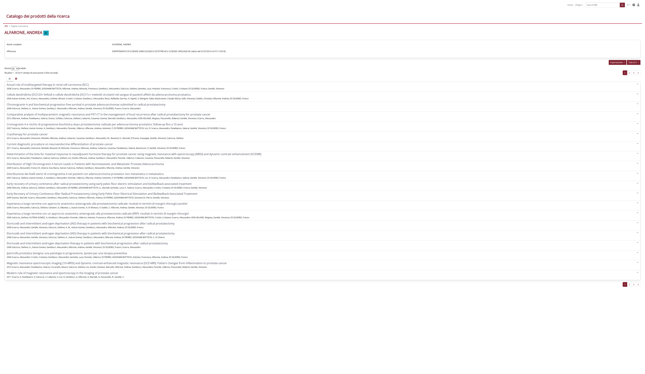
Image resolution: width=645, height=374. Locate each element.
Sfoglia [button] (578, 5)
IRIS (6, 26)
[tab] (10, 78)
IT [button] (628, 5)
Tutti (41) (633, 62)
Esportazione (616, 62)
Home (570, 5)
